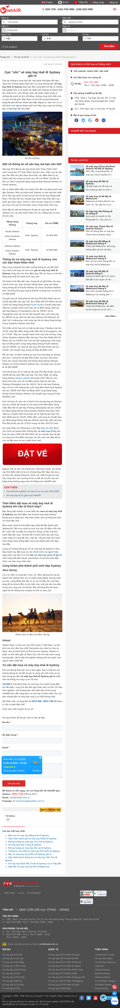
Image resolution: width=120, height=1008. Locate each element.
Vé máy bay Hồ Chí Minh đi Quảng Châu (66, 977)
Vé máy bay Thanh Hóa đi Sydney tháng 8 (99, 227)
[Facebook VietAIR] (76, 120)
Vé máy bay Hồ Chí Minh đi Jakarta (64, 966)
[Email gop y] (103, 120)
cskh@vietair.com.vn (20, 797)
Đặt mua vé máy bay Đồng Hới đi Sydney (27, 835)
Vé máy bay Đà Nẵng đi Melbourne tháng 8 (98, 242)
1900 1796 (17, 794)
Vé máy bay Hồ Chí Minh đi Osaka (64, 955)
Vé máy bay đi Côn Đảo (13, 984)
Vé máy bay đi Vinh (11, 988)
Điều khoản (10, 893)
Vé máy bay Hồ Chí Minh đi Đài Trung (65, 970)
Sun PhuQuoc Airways (105, 981)
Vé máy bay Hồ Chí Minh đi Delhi (63, 958)
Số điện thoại (10, 735)
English (49, 2)
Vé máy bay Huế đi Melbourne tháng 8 (96, 257)
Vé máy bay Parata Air (105, 962)
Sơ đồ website (33, 893)
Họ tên (6, 722)
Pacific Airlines (37, 304)
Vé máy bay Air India (104, 955)
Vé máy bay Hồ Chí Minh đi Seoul (63, 984)
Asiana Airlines (101, 988)
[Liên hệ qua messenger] (114, 994)
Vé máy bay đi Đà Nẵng (13, 962)
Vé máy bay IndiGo (103, 958)
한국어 (66, 2)
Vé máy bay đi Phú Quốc (13, 977)
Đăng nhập (98, 2)
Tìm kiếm (109, 46)
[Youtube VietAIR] (97, 120)
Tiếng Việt (83, 2)
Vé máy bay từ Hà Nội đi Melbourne (98, 197)
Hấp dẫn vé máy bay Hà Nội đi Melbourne (28, 866)
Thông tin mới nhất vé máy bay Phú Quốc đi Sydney (33, 851)
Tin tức (21, 893)
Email (6, 747)
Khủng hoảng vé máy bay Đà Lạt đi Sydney (28, 848)
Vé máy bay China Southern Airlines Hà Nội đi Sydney (100, 167)
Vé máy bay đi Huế (11, 973)
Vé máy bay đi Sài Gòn (12, 958)
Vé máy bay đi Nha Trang (13, 966)
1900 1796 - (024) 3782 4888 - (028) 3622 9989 (68, 9)
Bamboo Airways (102, 973)
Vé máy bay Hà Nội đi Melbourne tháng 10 (97, 302)
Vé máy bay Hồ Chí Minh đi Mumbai (64, 962)
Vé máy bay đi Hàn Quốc (59, 988)
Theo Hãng (101, 949)
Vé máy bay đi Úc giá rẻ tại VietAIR (23, 495)
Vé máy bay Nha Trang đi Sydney (23, 845)
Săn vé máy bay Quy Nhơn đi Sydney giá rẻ (28, 854)
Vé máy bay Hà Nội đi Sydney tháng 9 (97, 272)
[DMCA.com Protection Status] (50, 810)
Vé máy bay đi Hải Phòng (13, 970)
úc (8, 819)
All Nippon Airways (103, 984)
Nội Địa (6, 949)
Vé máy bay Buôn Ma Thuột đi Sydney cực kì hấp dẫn (33, 863)
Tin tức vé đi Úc (79, 160)
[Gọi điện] (114, 988)
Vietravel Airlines (102, 977)
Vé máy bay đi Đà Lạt (12, 981)
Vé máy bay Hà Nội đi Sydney (97, 182)
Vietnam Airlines (102, 970)
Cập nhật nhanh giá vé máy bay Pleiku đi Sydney (31, 838)
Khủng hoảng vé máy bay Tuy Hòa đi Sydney (29, 841)
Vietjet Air (99, 966)
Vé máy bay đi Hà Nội (12, 955)
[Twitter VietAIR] (83, 120)
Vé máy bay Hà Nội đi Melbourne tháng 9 (97, 287)
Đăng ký (114, 2)
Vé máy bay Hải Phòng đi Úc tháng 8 (99, 212)
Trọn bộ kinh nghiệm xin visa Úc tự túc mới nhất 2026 (32, 491)
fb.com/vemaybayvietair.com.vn (28, 801)
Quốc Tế (53, 949)
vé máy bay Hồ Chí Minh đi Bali (62, 973)
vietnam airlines (22, 378)
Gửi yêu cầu (14, 783)
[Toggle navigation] (114, 10)
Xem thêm (110, 316)
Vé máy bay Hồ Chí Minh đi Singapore (65, 981)
